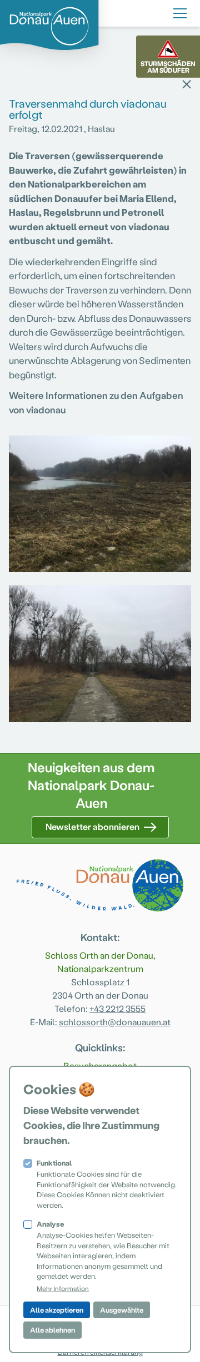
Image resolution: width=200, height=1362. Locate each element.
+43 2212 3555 (117, 1008)
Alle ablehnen (52, 1329)
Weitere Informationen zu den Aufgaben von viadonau (96, 402)
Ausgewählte (121, 1309)
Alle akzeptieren (56, 1309)
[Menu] (180, 11)
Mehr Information (63, 1288)
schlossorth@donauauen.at (115, 1021)
